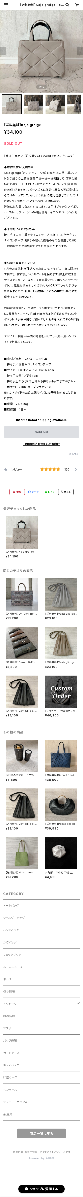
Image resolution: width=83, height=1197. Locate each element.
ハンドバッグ (11, 930)
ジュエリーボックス (15, 1102)
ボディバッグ (11, 1065)
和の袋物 (9, 1016)
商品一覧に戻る (41, 1134)
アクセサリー (11, 1003)
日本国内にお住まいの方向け (41, 444)
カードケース (11, 1053)
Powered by (37, 1158)
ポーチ (7, 979)
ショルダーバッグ (14, 917)
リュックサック (12, 954)
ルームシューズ (13, 967)
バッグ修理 (10, 1040)
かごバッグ (10, 942)
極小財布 (9, 991)
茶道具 (7, 1114)
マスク (7, 1028)
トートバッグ (11, 905)
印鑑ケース (10, 1077)
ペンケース (10, 1089)
